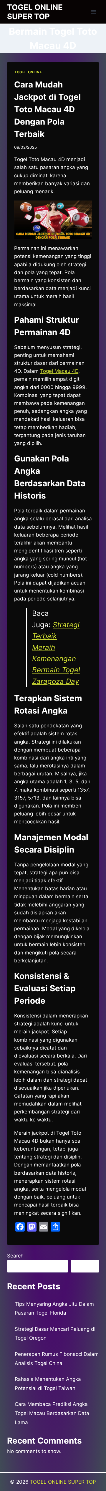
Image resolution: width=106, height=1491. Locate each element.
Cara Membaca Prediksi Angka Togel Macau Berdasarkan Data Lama (52, 1413)
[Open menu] (93, 11)
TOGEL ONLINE (28, 72)
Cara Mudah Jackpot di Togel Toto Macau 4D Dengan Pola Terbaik (47, 109)
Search (15, 1256)
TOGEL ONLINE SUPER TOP (63, 1482)
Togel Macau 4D (59, 371)
